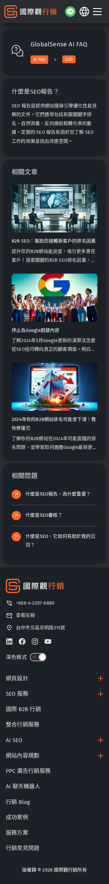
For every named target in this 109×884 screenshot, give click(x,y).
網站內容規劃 (22, 755)
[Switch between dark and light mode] (38, 657)
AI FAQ (39, 59)
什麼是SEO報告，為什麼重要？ (58, 494)
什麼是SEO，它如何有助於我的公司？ (60, 541)
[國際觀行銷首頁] (30, 11)
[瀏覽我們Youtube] (47, 641)
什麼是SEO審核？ (44, 515)
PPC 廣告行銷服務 (28, 771)
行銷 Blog (18, 802)
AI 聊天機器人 (23, 786)
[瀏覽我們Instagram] (34, 641)
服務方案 (17, 832)
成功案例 (17, 817)
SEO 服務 (17, 693)
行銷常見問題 (22, 848)
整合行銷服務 (22, 724)
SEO (69, 59)
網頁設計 (17, 678)
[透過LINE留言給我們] (70, 11)
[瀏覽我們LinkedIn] (9, 641)
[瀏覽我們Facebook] (22, 641)
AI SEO (14, 740)
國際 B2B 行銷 (23, 709)
